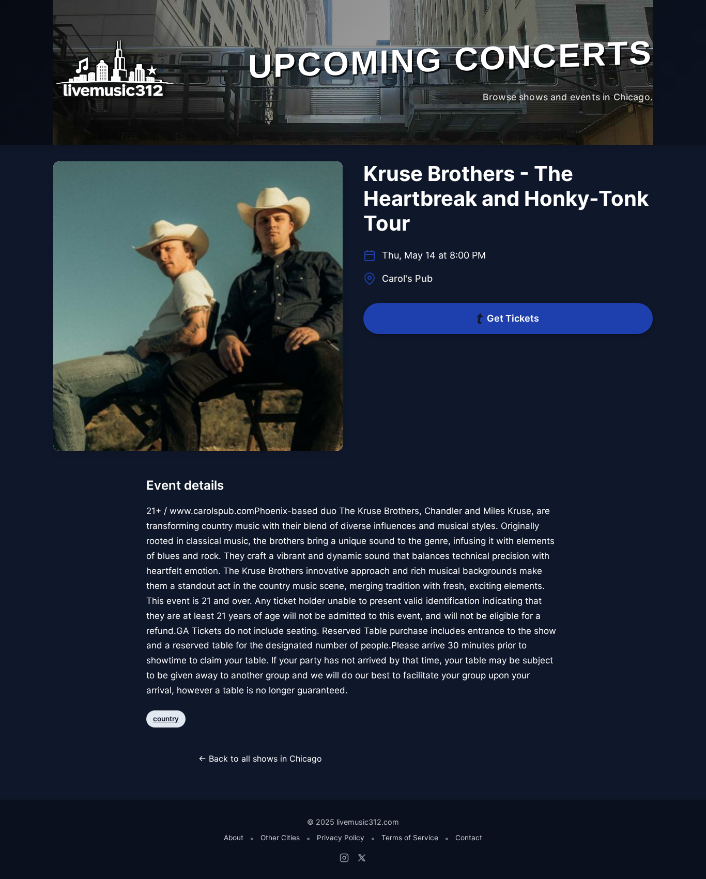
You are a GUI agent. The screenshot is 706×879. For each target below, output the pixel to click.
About (233, 837)
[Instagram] (344, 857)
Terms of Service (409, 837)
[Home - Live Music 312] (114, 69)
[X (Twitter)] (361, 857)
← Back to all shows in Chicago (260, 758)
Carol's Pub (407, 278)
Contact (468, 837)
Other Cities (280, 837)
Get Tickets (513, 318)
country (166, 719)
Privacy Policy (340, 837)
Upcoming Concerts (450, 59)
